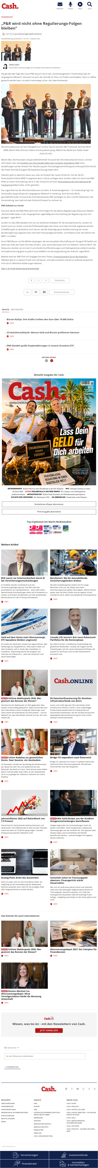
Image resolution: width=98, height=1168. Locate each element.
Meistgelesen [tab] (17, 309)
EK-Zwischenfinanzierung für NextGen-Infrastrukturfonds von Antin (71, 699)
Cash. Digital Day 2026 (76, 1109)
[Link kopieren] (27, 292)
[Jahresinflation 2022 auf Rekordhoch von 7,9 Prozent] (24, 803)
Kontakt (37, 1121)
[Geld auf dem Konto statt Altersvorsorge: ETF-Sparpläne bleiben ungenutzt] (24, 622)
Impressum (38, 1118)
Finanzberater (7, 1106)
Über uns (37, 1133)
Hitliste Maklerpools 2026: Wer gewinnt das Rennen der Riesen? (21, 699)
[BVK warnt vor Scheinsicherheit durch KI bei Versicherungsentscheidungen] (24, 562)
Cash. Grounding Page (43, 1136)
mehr (12, 323)
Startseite (60, 280)
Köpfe (3, 1122)
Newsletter (38, 1130)
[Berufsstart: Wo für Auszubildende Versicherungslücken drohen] (73, 562)
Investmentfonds (8, 1109)
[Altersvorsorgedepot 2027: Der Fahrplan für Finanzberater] (73, 934)
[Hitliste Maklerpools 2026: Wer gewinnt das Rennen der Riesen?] (24, 683)
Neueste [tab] (5, 309)
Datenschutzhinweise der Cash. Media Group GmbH (47, 1113)
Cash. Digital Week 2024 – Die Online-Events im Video (81, 1113)
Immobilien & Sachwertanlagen (14, 1112)
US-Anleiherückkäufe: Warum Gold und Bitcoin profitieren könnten (43, 332)
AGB (35, 1109)
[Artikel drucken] (35, 292)
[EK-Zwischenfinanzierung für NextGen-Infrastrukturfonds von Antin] (73, 683)
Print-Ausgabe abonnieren (49, 511)
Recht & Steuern (8, 1119)
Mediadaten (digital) (42, 1124)
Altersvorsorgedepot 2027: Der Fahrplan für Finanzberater (73, 950)
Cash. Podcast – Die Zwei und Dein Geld (81, 1130)
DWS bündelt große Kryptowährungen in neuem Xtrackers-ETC (40, 345)
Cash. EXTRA (71, 1103)
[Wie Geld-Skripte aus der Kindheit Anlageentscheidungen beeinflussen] (73, 803)
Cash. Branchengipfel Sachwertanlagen (76, 1122)
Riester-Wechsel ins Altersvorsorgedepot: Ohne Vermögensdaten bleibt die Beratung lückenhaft (21, 995)
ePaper (36, 1106)
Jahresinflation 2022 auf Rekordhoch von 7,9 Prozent (23, 820)
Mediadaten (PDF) (41, 1127)
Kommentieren (61, 292)
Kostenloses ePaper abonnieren (49, 504)
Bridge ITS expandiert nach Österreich (70, 757)
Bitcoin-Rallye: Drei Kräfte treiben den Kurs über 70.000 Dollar (40, 319)
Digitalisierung (7, 1116)
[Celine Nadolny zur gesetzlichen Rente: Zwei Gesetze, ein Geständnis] (24, 742)
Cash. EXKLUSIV (73, 1106)
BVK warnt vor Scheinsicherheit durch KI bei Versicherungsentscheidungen (23, 579)
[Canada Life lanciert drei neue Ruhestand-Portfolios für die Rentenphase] (73, 622)
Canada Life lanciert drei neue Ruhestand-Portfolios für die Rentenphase (73, 638)
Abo (35, 1103)
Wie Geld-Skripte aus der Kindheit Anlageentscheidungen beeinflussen (72, 820)
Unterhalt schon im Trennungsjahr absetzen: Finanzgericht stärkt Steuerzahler (69, 880)
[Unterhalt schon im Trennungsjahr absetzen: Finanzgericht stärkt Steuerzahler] (73, 862)
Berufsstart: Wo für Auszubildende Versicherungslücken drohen (68, 579)
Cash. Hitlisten (73, 1126)
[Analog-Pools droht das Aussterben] (24, 862)
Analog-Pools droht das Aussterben (20, 877)
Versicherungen (8, 1103)
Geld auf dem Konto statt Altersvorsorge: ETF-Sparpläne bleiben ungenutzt (23, 638)
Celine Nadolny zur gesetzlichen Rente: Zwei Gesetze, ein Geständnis (22, 759)
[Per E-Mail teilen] (44, 292)
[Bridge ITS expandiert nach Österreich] (73, 742)
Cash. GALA (71, 1118)
